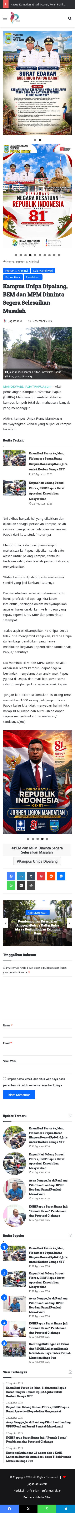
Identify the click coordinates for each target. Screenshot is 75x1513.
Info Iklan (33, 1490)
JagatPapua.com (38, 1483)
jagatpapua (15, 320)
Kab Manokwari (43, 270)
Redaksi (19, 1490)
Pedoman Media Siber (38, 1496)
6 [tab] (40, 255)
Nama (7, 1025)
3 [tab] (25, 255)
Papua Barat (13, 277)
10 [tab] (59, 255)
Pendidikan (33, 277)
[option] (37, 923)
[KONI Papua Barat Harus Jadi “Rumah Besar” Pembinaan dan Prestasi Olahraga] (14, 1215)
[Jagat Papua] (15, 18)
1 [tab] (35, 140)
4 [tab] (30, 255)
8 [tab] (49, 255)
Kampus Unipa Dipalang (38, 861)
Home (10, 261)
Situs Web (9, 1060)
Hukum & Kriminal (27, 261)
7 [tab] (45, 255)
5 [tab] (35, 255)
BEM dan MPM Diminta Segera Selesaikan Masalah (38, 850)
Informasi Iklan (51, 1490)
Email (7, 1042)
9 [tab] (54, 255)
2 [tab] (40, 140)
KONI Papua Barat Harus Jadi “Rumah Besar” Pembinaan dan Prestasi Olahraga (48, 1211)
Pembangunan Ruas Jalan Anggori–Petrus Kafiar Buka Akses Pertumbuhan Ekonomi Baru (37, 927)
